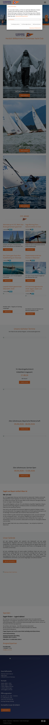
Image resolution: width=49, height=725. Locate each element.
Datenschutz (19, 16)
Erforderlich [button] (11, 19)
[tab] (24, 19)
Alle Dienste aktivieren (37, 24)
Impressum (25, 16)
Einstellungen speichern (15, 24)
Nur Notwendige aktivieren (26, 24)
